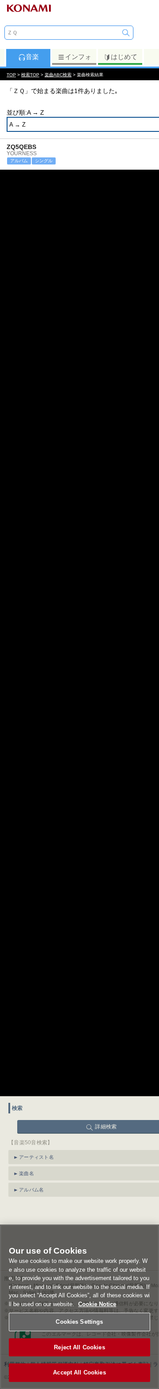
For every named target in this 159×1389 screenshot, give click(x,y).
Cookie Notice (97, 1304)
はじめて (124, 56)
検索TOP (30, 74)
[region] (79, 1307)
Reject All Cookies (79, 1347)
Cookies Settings (79, 1321)
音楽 (32, 56)
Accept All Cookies (79, 1372)
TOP (11, 74)
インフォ (78, 56)
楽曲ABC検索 (58, 74)
